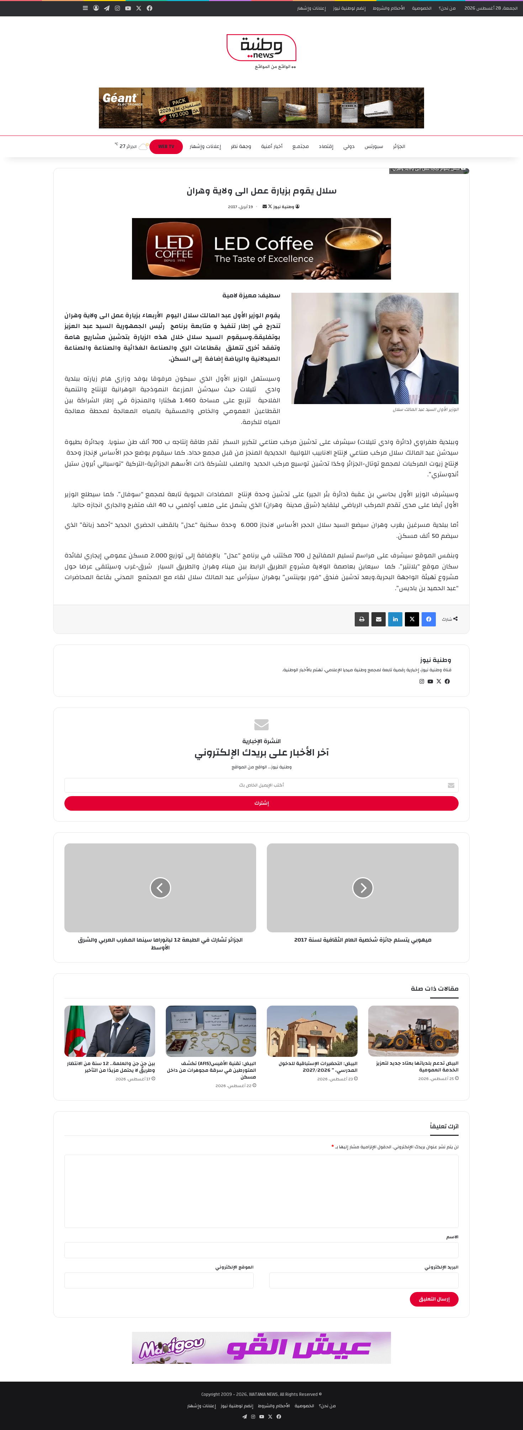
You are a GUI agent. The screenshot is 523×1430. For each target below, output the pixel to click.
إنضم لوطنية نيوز (349, 8)
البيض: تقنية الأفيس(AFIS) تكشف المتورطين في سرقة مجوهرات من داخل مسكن (211, 1070)
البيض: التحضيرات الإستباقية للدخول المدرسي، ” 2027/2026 (318, 1067)
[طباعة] (362, 619)
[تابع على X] (269, 207)
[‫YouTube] (430, 681)
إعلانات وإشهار (311, 8)
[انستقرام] (421, 681)
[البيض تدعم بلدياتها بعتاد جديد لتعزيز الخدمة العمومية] (413, 1031)
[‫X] (412, 619)
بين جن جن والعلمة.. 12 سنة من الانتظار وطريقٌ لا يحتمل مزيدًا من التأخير (111, 1067)
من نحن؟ (447, 8)
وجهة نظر (241, 146)
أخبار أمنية (271, 146)
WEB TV (166, 146)
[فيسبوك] (429, 619)
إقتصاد (326, 146)
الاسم (452, 1237)
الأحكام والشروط (389, 8)
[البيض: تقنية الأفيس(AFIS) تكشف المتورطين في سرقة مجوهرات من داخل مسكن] (211, 1031)
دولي (349, 146)
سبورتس (374, 146)
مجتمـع (300, 146)
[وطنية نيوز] (261, 52)
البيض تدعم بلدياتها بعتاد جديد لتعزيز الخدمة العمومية (417, 1067)
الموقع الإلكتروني (234, 1267)
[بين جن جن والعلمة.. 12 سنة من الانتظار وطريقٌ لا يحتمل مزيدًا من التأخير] (109, 1031)
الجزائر (399, 146)
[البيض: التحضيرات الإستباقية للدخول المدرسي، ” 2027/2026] (312, 1031)
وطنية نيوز (283, 207)
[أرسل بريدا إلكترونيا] (265, 207)
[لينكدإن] (395, 619)
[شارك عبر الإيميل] (378, 619)
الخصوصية (422, 8)
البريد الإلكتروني (441, 1267)
